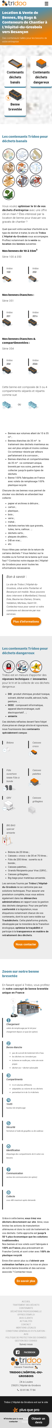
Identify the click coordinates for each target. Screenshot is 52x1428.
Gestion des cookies (26, 1340)
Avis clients (26, 1318)
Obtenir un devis (38, 1420)
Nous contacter (26, 944)
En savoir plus (26, 1281)
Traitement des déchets (26, 1305)
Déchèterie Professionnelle (26, 1311)
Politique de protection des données (26, 1337)
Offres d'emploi (26, 1314)
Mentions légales (26, 1327)
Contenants (26, 1308)
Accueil (26, 1301)
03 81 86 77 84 (27, 1390)
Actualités (26, 1321)
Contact (26, 1324)
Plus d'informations (26, 621)
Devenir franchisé (23, 1367)
